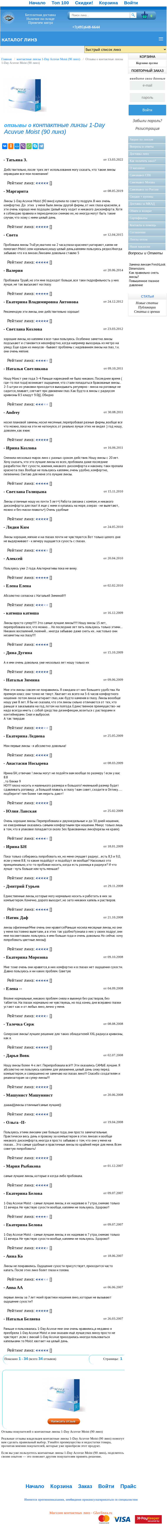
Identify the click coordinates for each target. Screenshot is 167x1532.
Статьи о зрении (147, 312)
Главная (6, 59)
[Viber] (23, 146)
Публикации (147, 307)
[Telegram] (41, 146)
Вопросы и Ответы (145, 253)
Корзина (108, 2)
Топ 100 (60, 2)
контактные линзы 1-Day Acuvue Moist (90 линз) (48, 59)
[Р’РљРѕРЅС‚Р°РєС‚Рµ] (4, 146)
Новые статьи (147, 303)
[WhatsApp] (29, 146)
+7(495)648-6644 (86, 27)
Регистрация (147, 128)
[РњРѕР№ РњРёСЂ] (17, 146)
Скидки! (84, 2)
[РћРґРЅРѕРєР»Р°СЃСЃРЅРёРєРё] (10, 146)
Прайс (128, 1486)
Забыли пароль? (147, 120)
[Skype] (35, 146)
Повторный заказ (147, 71)
